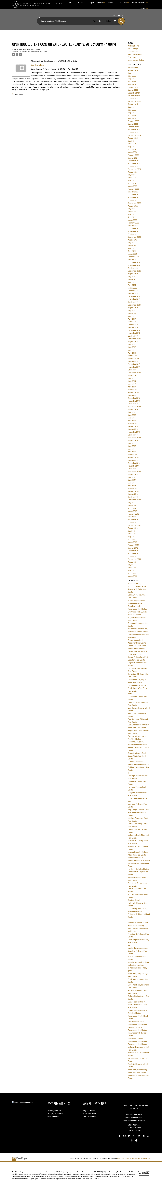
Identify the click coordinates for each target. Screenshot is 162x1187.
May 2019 (132, 316)
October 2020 (133, 268)
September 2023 (134, 169)
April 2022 (132, 217)
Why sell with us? (89, 1111)
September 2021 (134, 237)
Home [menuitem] (69, 3)
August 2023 (133, 172)
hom (129, 801)
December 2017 (134, 364)
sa (129, 945)
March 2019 (132, 322)
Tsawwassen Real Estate (137, 1044)
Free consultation (89, 1116)
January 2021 (133, 260)
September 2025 (134, 101)
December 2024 (134, 127)
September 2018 (134, 339)
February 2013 (133, 514)
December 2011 (134, 551)
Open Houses (133, 52)
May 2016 (132, 418)
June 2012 (132, 534)
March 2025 (132, 118)
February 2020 (133, 291)
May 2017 (132, 384)
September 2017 (134, 373)
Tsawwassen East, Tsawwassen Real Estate (33, 51)
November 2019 (134, 299)
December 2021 (134, 228)
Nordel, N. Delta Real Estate (138, 869)
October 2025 (133, 98)
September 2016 (134, 407)
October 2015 (133, 435)
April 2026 (132, 82)
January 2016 (133, 429)
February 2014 (133, 491)
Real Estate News (135, 54)
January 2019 (133, 327)
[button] (120, 1136)
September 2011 (134, 559)
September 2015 (134, 438)
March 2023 (132, 186)
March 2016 (132, 423)
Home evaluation (89, 1113)
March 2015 (132, 455)
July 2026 (131, 73)
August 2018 (133, 342)
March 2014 (132, 488)
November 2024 (134, 130)
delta (130, 694)
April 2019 (132, 319)
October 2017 (133, 370)
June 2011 (132, 568)
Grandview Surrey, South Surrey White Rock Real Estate (137, 756)
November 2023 (134, 164)
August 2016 (133, 409)
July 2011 (131, 565)
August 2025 (133, 104)
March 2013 (132, 511)
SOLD (123, 15)
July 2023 (131, 175)
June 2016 (132, 415)
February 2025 (133, 121)
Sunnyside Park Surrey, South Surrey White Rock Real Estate (137, 1005)
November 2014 (134, 466)
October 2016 (133, 404)
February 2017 (133, 392)
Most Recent (133, 67)
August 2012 (133, 528)
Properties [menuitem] (80, 3)
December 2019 (134, 296)
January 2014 (133, 494)
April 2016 (132, 421)
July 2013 (131, 503)
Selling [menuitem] (123, 3)
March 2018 (132, 356)
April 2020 (132, 285)
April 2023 (132, 183)
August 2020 (133, 274)
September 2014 (134, 472)
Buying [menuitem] (111, 3)
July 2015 (131, 443)
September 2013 (134, 500)
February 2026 (133, 87)
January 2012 (133, 548)
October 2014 (133, 469)
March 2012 (132, 542)
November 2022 (134, 197)
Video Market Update (136, 60)
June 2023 (132, 178)
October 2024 (133, 132)
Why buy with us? (54, 1111)
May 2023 (132, 180)
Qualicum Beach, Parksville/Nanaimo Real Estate (137, 903)
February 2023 (133, 189)
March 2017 (132, 390)
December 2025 (134, 93)
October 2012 (133, 522)
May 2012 (132, 537)
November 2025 (134, 96)
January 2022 (133, 226)
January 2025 (133, 124)
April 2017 (132, 387)
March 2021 (132, 254)
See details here (37, 65)
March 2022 (132, 220)
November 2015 (134, 432)
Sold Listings (133, 57)
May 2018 (132, 350)
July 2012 (131, 531)
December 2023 (134, 161)
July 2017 (131, 378)
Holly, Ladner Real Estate (137, 798)
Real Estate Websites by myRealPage (138, 1158)
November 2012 (134, 520)
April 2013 (132, 508)
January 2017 (133, 395)
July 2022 (131, 209)
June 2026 (132, 76)
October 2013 (133, 497)
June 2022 (132, 212)
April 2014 (132, 486)
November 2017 (134, 367)
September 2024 (134, 135)
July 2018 (131, 344)
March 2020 (132, 288)
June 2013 (132, 506)
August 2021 (133, 240)
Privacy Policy (121, 1158)
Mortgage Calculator (55, 1113)
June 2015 (132, 446)
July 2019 (131, 311)
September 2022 (134, 203)
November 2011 (134, 554)
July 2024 (131, 141)
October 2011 (133, 556)
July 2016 (131, 412)
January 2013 (133, 517)
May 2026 (132, 79)
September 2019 (134, 305)
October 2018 (133, 336)
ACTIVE (115, 15)
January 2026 (133, 90)
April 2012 (132, 539)
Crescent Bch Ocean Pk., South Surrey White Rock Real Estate (137, 688)
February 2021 (133, 257)
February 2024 (133, 155)
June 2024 (132, 144)
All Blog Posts (133, 46)
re (128, 920)
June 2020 (132, 279)
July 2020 (131, 277)
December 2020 (134, 262)
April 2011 (132, 573)
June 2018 (132, 347)
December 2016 (134, 398)
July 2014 (131, 477)
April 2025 (132, 116)
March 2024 (132, 152)
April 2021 (132, 251)
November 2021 (134, 231)
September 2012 (134, 525)
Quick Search (96, 3)
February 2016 (133, 426)
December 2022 (134, 195)
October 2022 (133, 200)
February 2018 (133, 359)
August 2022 (133, 206)
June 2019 (132, 313)
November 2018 (134, 333)
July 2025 (131, 107)
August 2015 (133, 440)
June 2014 (132, 480)
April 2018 (132, 353)
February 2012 (133, 545)
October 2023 (133, 166)
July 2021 (131, 243)
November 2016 (134, 401)
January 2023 (133, 192)
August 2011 (133, 562)
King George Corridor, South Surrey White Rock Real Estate (138, 812)
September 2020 (134, 271)
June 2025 (132, 110)
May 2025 (132, 113)
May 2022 (132, 214)
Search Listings (53, 1116)
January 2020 (133, 293)
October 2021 (133, 234)
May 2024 (132, 147)
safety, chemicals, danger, (138, 948)
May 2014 (132, 483)
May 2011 (132, 570)
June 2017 (132, 381)
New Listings (133, 49)
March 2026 (132, 84)
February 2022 (133, 223)
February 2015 (133, 457)
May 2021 (132, 248)
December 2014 (134, 463)
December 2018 (134, 330)
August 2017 (133, 375)
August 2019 (133, 308)
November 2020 (134, 265)
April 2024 (132, 149)
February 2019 (133, 325)
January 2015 (133, 460)
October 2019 (133, 302)
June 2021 (132, 245)
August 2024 (133, 138)
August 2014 (133, 474)
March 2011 (132, 576)
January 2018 (133, 361)
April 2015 (132, 452)
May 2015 (132, 449)
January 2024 (133, 158)
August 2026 (133, 70)
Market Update (139, 3)
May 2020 (132, 282)
